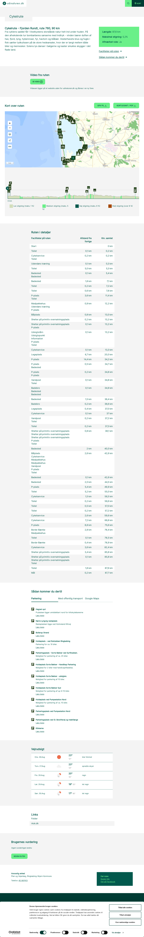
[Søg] (128, 3)
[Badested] (67, 188)
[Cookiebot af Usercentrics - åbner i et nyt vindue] (14, 932)
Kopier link (105, 879)
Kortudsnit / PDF (125, 105)
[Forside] (13, 3)
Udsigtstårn (37, 332)
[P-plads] (135, 191)
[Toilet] (8, 191)
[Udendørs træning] (10, 183)
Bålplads (35, 314)
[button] (138, 3)
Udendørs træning (40, 263)
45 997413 (23, 880)
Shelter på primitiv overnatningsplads (50, 319)
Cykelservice (37, 255)
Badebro (35, 388)
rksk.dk (34, 823)
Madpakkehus (38, 303)
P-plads (35, 295)
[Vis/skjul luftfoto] (10, 134)
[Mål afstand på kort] (10, 147)
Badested (36, 273)
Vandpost (36, 380)
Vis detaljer (116, 933)
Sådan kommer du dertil (111, 57)
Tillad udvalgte (125, 915)
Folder (34, 818)
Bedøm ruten (19, 856)
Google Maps (92, 598)
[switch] (65, 932)
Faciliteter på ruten (109, 51)
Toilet (34, 251)
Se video (36, 82)
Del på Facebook (108, 882)
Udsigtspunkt (38, 335)
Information (37, 338)
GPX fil (101, 105)
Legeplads (36, 354)
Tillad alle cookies (125, 907)
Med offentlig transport (70, 598)
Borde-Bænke (38, 530)
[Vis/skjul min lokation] (10, 140)
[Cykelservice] (10, 188)
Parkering (36, 598)
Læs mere (40, 615)
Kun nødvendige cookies (125, 922)
